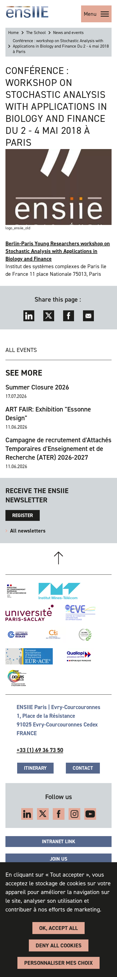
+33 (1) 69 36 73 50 (40, 750)
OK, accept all (58, 928)
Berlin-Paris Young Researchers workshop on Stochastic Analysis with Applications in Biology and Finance (57, 251)
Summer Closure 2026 (37, 387)
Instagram (74, 814)
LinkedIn (28, 315)
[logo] (27, 11)
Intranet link (58, 841)
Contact (83, 768)
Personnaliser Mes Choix (58, 962)
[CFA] (80, 613)
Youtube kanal (90, 814)
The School (36, 32)
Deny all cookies (59, 945)
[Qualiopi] (79, 656)
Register (22, 515)
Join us (58, 859)
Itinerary (35, 768)
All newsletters (27, 530)
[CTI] (53, 634)
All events (21, 350)
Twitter (48, 315)
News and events (68, 32)
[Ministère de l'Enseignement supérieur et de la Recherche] (16, 591)
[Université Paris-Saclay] (29, 613)
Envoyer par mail (88, 315)
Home (13, 32)
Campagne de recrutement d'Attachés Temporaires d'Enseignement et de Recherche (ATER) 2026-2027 (58, 449)
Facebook (68, 315)
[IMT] (60, 591)
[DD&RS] (15, 678)
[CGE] (17, 634)
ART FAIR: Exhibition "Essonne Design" (48, 413)
